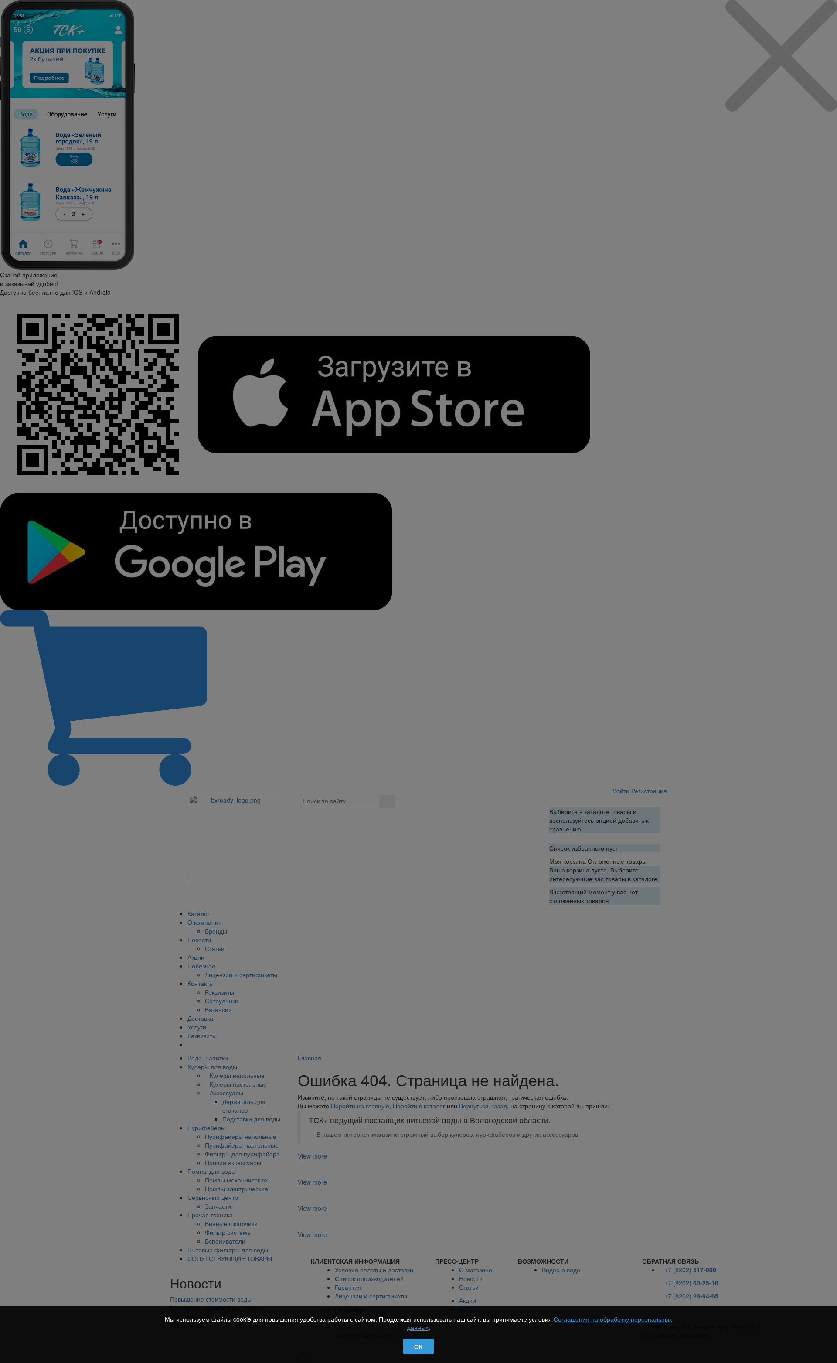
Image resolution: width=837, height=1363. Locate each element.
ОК (418, 1346)
